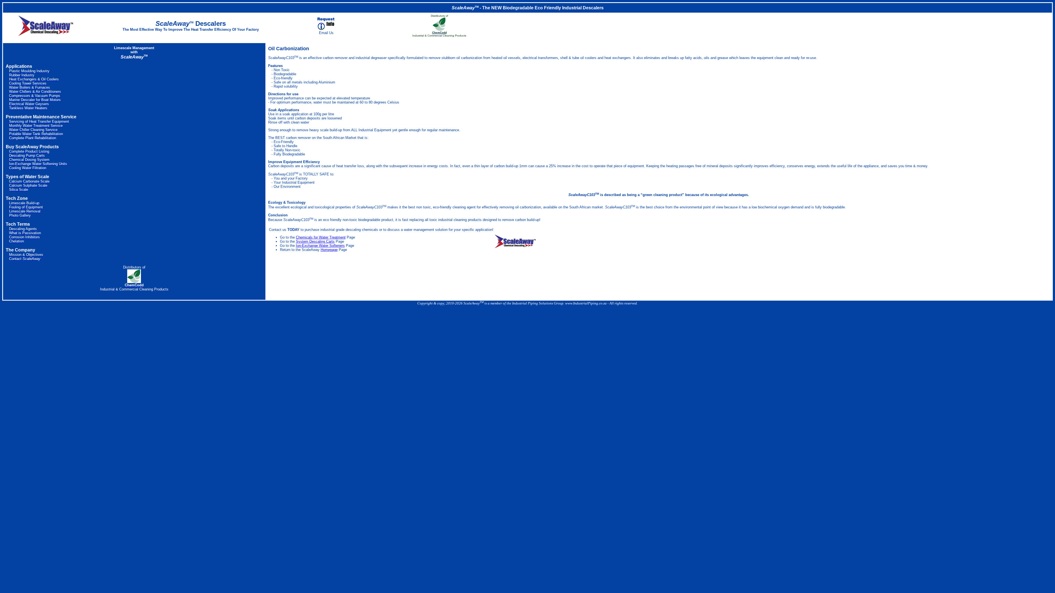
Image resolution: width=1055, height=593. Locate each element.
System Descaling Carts (315, 241)
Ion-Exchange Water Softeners (320, 246)
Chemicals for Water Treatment (321, 237)
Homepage (329, 250)
